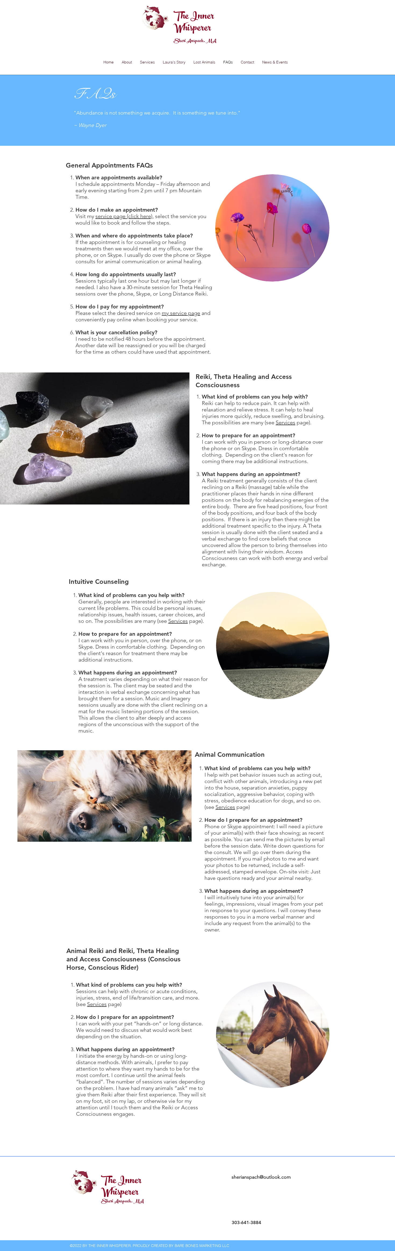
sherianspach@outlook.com (261, 1177)
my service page (181, 313)
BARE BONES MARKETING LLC (202, 1245)
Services (285, 422)
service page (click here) (123, 216)
